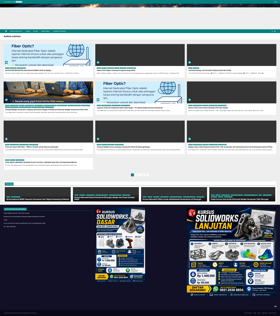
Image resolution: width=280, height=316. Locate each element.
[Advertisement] (140, 18)
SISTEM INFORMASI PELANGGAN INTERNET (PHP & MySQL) (28, 70)
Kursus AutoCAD (38, 105)
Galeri (28, 31)
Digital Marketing (14, 105)
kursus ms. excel (126, 195)
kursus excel (82, 195)
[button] (272, 31)
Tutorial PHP (123, 68)
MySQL (260, 195)
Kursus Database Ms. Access (50, 105)
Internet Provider (59, 31)
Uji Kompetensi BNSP (15, 196)
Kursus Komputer (16, 31)
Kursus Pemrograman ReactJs (250, 195)
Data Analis (196, 68)
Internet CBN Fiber (14, 144)
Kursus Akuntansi (29, 105)
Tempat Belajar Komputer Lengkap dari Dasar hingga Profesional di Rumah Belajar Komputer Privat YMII (46, 110)
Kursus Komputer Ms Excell (12, 107)
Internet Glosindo (116, 105)
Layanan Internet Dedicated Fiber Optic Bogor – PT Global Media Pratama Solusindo (130, 108)
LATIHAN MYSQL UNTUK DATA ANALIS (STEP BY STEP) (209, 70)
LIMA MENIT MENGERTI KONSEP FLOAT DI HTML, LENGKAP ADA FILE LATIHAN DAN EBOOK (41, 162)
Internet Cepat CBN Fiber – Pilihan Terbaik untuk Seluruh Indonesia (31, 147)
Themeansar (34, 313)
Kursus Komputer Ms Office (25, 107)
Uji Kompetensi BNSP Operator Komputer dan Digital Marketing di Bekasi (37, 199)
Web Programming (21, 68)
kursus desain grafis (62, 105)
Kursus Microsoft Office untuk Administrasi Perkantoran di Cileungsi (172, 199)
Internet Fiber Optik (106, 105)
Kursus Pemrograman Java (237, 195)
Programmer (13, 68)
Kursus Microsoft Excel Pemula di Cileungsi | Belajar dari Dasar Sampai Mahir (104, 198)
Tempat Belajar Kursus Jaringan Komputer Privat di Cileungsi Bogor (123, 147)
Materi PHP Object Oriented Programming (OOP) (116, 70)
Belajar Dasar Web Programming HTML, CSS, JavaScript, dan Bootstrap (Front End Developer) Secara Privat (230, 147)
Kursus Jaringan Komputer (74, 105)
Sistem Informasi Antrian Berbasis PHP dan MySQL (208, 108)
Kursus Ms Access (49, 107)
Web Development (213, 105)
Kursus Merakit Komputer (38, 107)
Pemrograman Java (267, 195)
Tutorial (117, 68)
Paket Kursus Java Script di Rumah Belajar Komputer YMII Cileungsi (239, 199)
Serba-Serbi (45, 31)
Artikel (35, 31)
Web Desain (205, 105)
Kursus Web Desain (197, 105)
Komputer (104, 68)
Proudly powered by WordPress (11, 313)
